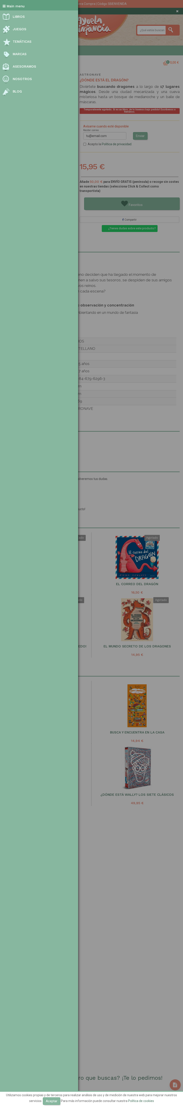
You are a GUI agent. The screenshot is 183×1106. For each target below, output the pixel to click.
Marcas (20, 54)
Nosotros (22, 79)
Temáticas (22, 42)
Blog (17, 91)
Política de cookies (141, 1101)
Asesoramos (24, 66)
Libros (19, 17)
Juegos (19, 29)
